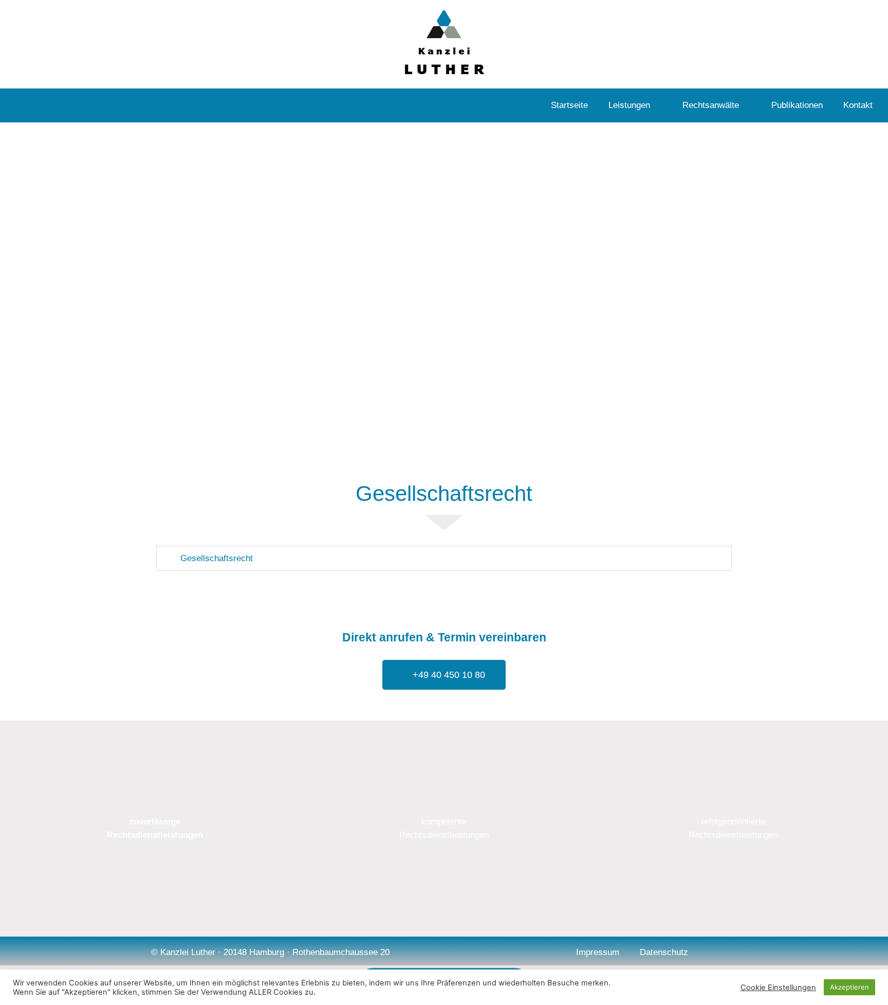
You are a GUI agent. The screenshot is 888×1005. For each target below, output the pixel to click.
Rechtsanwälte (710, 105)
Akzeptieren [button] (849, 987)
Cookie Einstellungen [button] (778, 987)
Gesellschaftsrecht (216, 558)
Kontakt (858, 105)
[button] (444, 558)
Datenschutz (664, 952)
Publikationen (797, 105)
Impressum (597, 952)
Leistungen (629, 105)
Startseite (569, 105)
